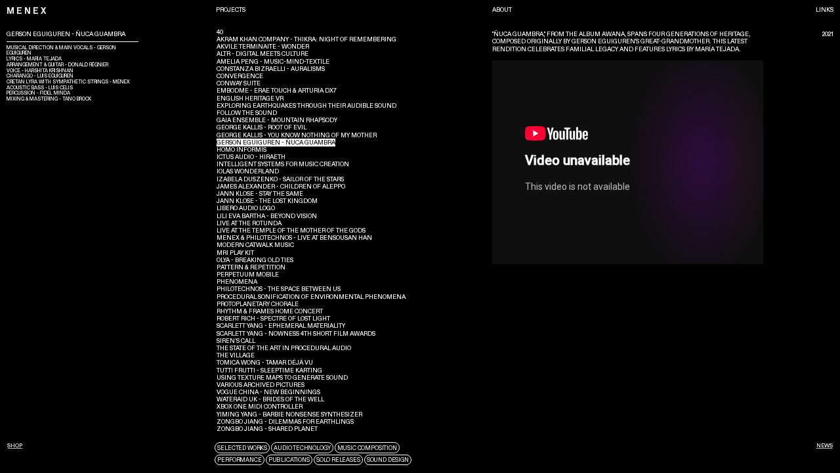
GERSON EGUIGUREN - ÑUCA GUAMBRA (276, 142)
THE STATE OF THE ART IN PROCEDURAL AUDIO (284, 348)
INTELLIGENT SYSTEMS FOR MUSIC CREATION (283, 164)
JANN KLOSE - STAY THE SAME (260, 194)
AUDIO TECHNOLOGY (302, 448)
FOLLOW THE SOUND (247, 113)
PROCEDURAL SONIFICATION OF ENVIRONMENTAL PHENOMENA (311, 297)
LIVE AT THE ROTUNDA (249, 223)
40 (220, 32)
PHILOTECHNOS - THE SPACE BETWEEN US (279, 289)
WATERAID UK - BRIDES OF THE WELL (270, 399)
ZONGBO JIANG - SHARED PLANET (267, 429)
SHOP (14, 445)
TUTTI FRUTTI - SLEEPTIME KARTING (269, 370)
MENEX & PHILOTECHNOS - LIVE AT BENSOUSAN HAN (294, 238)
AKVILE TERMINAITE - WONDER (263, 47)
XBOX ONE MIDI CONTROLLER (260, 407)
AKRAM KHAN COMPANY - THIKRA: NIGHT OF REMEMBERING (306, 39)
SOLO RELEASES (338, 460)
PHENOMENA (237, 282)
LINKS (824, 10)
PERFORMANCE (239, 460)
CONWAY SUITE (239, 83)
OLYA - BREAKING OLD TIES (255, 260)
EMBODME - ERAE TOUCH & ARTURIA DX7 (277, 91)
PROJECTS (230, 10)
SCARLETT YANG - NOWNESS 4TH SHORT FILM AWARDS (296, 334)
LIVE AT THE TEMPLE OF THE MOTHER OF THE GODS (291, 231)
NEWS (824, 445)
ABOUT (502, 10)
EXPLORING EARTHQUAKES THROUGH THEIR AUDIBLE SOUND (306, 106)
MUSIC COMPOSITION (367, 448)
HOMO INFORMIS (241, 150)
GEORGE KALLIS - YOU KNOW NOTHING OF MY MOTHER (297, 135)
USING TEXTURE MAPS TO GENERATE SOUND (282, 378)
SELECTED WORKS (242, 448)
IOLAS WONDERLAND (248, 171)
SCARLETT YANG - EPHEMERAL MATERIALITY (281, 326)
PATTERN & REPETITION (251, 267)
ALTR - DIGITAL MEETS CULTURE (262, 54)
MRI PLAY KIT (235, 253)
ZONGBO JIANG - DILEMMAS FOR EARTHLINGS (285, 422)
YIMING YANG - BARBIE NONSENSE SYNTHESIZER (289, 414)
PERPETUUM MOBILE (248, 275)
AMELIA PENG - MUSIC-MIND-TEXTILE (273, 62)
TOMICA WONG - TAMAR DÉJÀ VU (265, 363)
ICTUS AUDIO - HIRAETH (251, 157)
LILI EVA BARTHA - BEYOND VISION (267, 216)
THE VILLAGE (236, 355)
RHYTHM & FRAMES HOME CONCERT (270, 311)
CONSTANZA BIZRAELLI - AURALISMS (271, 69)
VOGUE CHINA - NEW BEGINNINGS (268, 392)
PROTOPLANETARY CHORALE (258, 304)
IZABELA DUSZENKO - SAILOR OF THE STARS (280, 179)
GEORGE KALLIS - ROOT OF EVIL (261, 127)
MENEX (27, 11)
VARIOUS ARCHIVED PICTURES (260, 385)
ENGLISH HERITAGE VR (250, 98)
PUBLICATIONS (289, 460)
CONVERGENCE (240, 76)
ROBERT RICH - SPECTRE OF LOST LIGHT (273, 319)
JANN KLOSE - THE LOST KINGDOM (267, 201)
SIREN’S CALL (236, 341)
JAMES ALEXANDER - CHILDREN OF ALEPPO (281, 187)
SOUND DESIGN (388, 460)
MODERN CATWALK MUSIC (255, 245)
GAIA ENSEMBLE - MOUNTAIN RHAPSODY (277, 120)
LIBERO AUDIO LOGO (246, 208)
